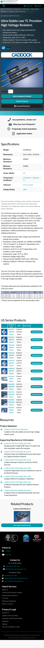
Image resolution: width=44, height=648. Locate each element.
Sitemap (4, 624)
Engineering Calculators (9, 595)
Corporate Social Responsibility (12, 618)
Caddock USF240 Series (11, 332)
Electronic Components (14, 9)
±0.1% (25, 185)
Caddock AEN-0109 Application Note (17, 482)
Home (3, 9)
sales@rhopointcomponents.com (16, 569)
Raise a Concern (7, 604)
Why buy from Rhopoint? (24, 124)
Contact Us (15, 560)
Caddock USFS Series (11, 378)
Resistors (26, 9)
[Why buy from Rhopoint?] (10, 124)
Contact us (5, 613)
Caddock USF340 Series (11, 355)
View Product (36, 332)
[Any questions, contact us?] (9, 119)
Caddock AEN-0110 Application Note (17, 490)
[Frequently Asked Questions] (8, 129)
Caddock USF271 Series (11, 347)
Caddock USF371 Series (11, 371)
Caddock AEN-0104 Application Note (17, 452)
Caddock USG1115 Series (11, 402)
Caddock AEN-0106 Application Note (17, 468)
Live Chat (5, 598)
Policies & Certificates (9, 601)
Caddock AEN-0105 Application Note (17, 460)
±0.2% (30, 185)
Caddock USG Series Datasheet (16, 429)
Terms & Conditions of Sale (11, 627)
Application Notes (24, 133)
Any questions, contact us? (24, 120)
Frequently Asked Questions (24, 129)
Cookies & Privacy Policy (10, 615)
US (24, 173)
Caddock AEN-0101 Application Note (17, 443)
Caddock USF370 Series (11, 363)
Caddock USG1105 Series (11, 386)
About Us (5, 590)
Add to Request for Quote (22, 96)
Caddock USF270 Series (11, 339)
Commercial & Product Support (12, 592)
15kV (25, 189)
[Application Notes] (13, 133)
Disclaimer (5, 621)
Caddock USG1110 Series (11, 394)
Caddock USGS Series (11, 410)
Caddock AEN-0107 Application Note (17, 476)
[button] (1, 516)
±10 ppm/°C (27, 178)
